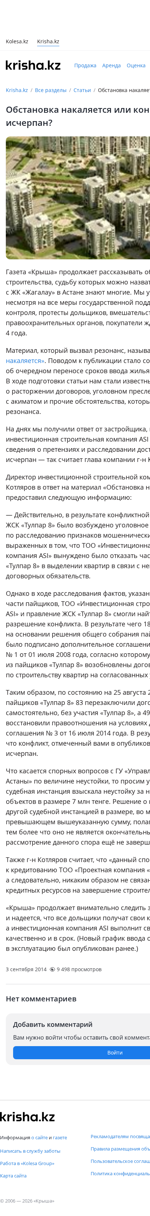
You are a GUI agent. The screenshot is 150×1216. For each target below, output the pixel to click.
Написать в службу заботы (30, 1151)
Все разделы (51, 90)
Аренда (111, 65)
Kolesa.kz (17, 42)
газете (60, 1137)
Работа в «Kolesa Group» (27, 1163)
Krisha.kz (17, 90)
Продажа (85, 65)
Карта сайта (13, 1175)
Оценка (136, 65)
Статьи (82, 90)
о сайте (39, 1137)
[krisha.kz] (27, 1116)
